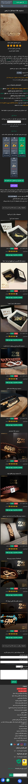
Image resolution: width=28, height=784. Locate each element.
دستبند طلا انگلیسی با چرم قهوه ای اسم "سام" (14, 261)
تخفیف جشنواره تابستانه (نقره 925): (17, 93)
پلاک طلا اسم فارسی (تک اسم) (20, 693)
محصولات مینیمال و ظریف (21, 700)
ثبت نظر (14, 681)
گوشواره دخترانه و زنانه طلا (20, 710)
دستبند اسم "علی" (14, 218)
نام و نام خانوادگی (24, 655)
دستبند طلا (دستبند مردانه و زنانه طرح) (18, 707)
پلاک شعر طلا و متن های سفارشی (19, 719)
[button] (21, 147)
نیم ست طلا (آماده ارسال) (21, 735)
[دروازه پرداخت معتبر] (24, 762)
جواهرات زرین (23, 717)
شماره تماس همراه (23, 660)
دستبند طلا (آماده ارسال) (21, 733)
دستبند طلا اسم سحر (14, 431)
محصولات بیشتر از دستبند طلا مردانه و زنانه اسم (14, 207)
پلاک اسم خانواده (23, 726)
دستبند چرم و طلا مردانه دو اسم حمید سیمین (14, 516)
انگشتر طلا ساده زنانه (22, 715)
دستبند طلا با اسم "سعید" (14, 303)
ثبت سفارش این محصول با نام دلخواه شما (14, 180)
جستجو (11, 775)
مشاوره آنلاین (14, 185)
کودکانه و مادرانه (23, 728)
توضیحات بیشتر (21, 155)
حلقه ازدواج (24, 712)
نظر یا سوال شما (24, 669)
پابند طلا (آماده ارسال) (22, 740)
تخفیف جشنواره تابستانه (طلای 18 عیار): (16, 88)
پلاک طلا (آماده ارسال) (22, 731)
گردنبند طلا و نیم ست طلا (21, 703)
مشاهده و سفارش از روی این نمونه (14, 255)
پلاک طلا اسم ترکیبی (22, 698)
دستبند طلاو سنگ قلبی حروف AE (14, 601)
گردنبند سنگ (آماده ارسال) (20, 738)
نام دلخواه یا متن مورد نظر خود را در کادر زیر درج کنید (14, 119)
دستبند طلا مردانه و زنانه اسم (20, 705)
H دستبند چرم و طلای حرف (14, 473)
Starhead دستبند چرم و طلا (14, 558)
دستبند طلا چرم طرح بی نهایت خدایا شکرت (14, 346)
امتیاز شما (25, 666)
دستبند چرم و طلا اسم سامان (14, 388)
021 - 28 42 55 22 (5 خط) (20, 750)
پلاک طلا (9, 60)
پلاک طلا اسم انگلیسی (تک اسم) (19, 695)
